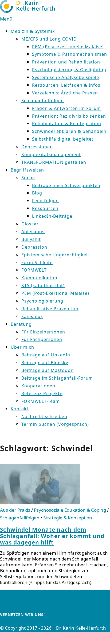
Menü (6, 19)
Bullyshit (31, 239)
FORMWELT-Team (40, 401)
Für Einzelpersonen (43, 332)
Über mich (22, 347)
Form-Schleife (37, 262)
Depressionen (37, 147)
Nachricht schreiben (44, 416)
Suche (28, 178)
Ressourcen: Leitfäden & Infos (66, 85)
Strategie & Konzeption (67, 518)
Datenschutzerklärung (24, 601)
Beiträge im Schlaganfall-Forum (57, 378)
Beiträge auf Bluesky (44, 362)
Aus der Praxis (15, 510)
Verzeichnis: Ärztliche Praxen (65, 93)
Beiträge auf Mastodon (47, 370)
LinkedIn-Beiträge (52, 216)
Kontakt (20, 409)
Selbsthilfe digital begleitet (62, 139)
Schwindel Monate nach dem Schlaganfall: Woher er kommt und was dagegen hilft (52, 536)
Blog (37, 193)
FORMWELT (34, 270)
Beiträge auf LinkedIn (45, 355)
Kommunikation (39, 278)
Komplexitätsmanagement (51, 154)
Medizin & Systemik (33, 31)
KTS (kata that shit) (43, 285)
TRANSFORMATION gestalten (53, 162)
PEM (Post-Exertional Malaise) (55, 293)
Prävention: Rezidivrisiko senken (69, 116)
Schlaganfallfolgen (42, 101)
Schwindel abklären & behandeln (69, 131)
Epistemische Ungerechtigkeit (55, 255)
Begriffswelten (27, 170)
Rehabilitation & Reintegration (66, 123)
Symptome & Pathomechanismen (69, 54)
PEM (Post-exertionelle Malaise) (68, 47)
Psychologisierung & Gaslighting (69, 70)
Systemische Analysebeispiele (65, 77)
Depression (34, 247)
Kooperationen (38, 386)
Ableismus (33, 231)
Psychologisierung (42, 301)
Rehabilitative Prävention (49, 309)
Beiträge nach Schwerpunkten (66, 185)
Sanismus (32, 316)
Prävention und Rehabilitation (66, 62)
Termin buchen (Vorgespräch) (55, 424)
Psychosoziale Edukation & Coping (70, 510)
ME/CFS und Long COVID (49, 39)
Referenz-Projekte (41, 393)
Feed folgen (45, 201)
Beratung (21, 324)
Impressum (12, 593)
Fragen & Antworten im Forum (66, 108)
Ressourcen (45, 208)
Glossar (30, 224)
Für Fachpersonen (41, 339)
